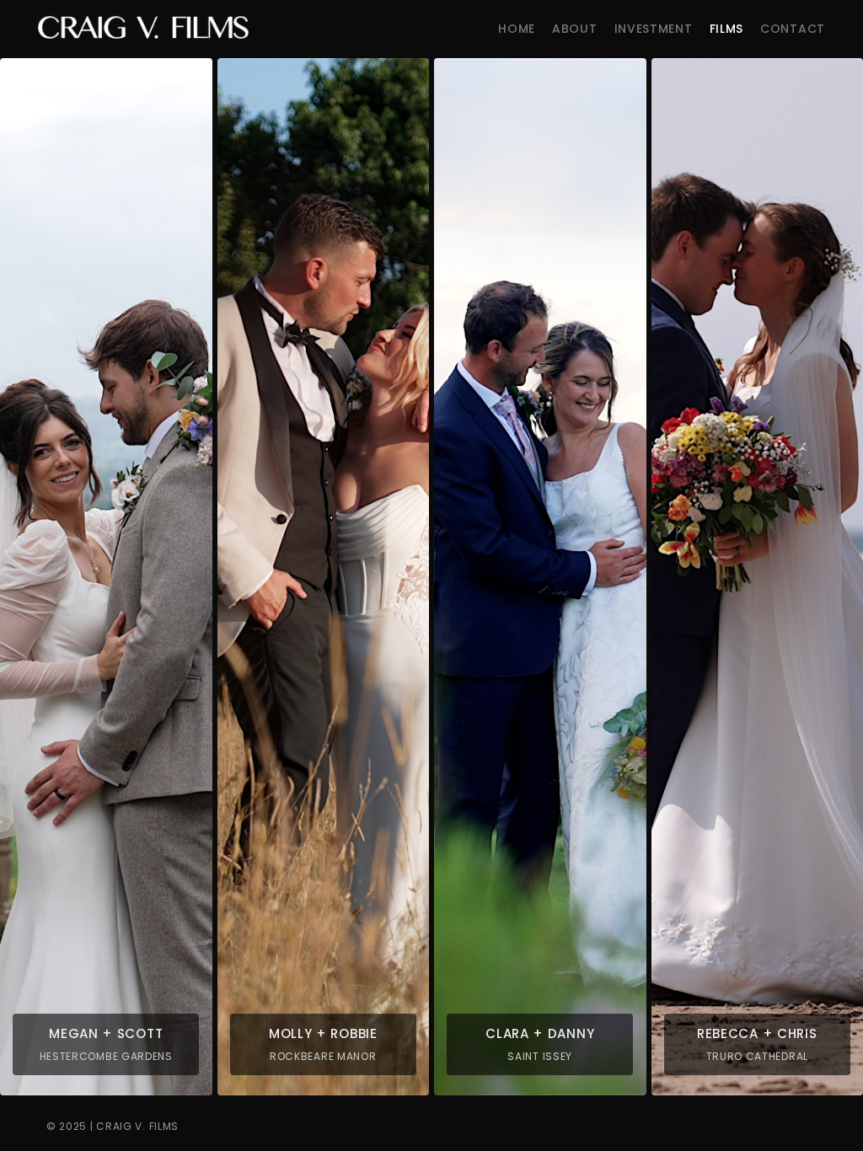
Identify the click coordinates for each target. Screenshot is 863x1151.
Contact (792, 28)
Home (516, 28)
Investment (653, 28)
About (575, 28)
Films (727, 28)
